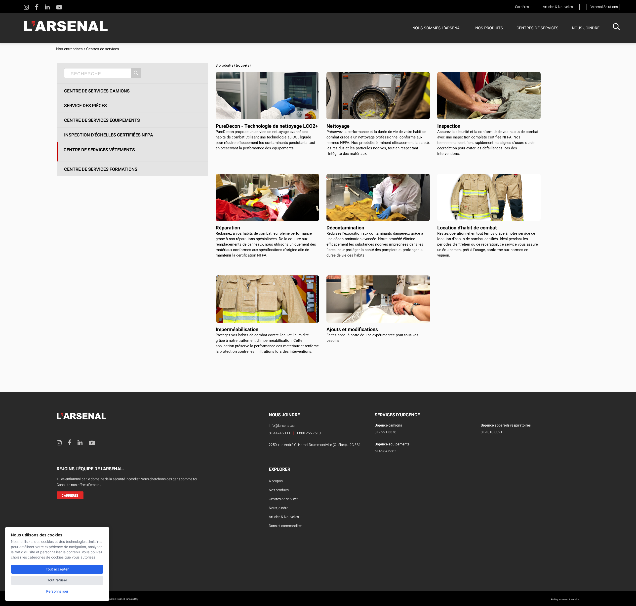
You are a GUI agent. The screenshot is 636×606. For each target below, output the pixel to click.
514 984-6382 (385, 451)
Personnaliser (57, 591)
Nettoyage (338, 126)
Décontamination (345, 227)
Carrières (522, 7)
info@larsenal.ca (282, 425)
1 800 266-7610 (308, 433)
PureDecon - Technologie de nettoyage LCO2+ (267, 126)
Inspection (448, 126)
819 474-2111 (279, 433)
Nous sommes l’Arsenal (437, 28)
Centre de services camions (97, 91)
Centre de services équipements (102, 120)
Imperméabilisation (237, 329)
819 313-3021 (491, 432)
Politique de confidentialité (565, 599)
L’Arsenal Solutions (603, 7)
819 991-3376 (385, 432)
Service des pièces (85, 106)
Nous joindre (585, 28)
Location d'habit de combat (467, 227)
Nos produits (489, 28)
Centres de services (537, 28)
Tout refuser (57, 580)
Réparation (228, 227)
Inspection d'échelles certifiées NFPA (108, 135)
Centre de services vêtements (99, 149)
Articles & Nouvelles (558, 7)
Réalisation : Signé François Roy (121, 599)
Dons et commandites (285, 525)
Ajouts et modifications (352, 329)
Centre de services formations (100, 169)
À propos (276, 481)
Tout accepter (57, 569)
